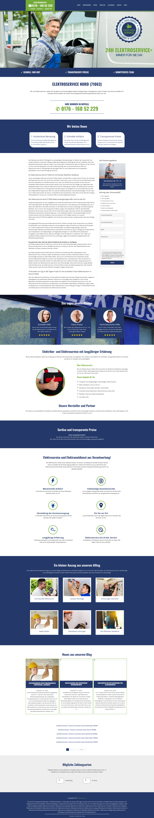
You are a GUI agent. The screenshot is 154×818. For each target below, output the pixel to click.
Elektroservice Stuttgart (119, 806)
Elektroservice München (78, 806)
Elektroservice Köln (91, 806)
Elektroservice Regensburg (108, 810)
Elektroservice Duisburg (36, 810)
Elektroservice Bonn (94, 810)
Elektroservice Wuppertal (65, 810)
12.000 (81, 749)
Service (119, 5)
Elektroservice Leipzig (91, 808)
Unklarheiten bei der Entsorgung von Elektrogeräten (110, 684)
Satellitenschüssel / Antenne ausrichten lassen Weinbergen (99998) (77, 726)
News (125, 5)
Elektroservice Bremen (77, 808)
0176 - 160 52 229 (40, 5)
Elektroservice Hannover (120, 808)
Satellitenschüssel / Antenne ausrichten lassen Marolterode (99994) (77, 742)
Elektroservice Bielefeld (80, 810)
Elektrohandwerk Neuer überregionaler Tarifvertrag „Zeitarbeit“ (42, 684)
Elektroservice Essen (64, 808)
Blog (84, 816)
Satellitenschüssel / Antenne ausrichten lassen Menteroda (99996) (77, 734)
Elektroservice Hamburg (63, 806)
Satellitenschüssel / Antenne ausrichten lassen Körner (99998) (77, 730)
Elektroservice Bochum (50, 810)
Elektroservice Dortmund (49, 808)
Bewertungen (87, 5)
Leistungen (111, 5)
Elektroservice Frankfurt (105, 806)
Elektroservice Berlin (49, 806)
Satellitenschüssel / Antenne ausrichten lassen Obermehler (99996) (77, 738)
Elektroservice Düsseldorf (34, 808)
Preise (95, 5)
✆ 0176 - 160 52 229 (77, 108)
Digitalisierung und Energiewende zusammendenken (76, 684)
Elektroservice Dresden (105, 808)
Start (78, 5)
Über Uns (102, 5)
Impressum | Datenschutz (75, 816)
